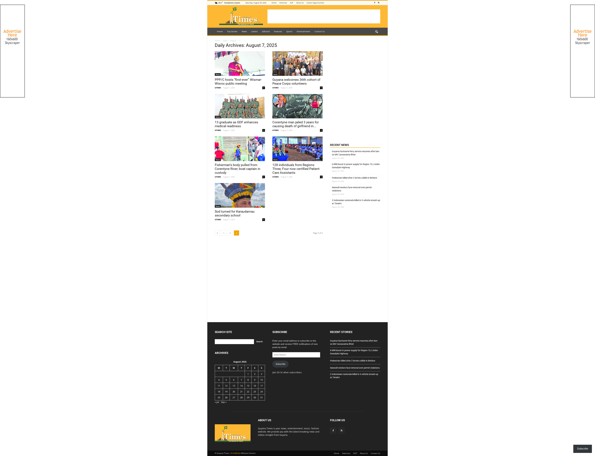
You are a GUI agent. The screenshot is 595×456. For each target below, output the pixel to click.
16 (254, 385)
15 (248, 385)
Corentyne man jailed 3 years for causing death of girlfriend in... (295, 124)
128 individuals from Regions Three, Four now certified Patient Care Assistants (296, 169)
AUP (291, 3)
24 (261, 391)
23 (254, 391)
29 (248, 397)
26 (226, 397)
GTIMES (218, 87)
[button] (376, 32)
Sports (289, 31)
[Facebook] (374, 3)
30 (254, 397)
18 (219, 391)
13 (234, 385)
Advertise (283, 3)
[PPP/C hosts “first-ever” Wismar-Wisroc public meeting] (240, 63)
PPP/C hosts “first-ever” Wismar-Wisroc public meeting (238, 81)
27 (234, 397)
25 (219, 397)
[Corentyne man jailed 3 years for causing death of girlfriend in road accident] (297, 106)
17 (261, 385)
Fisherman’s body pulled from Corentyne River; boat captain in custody (237, 169)
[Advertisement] (323, 16)
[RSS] (378, 3)
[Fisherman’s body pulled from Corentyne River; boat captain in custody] (240, 148)
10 (261, 379)
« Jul (217, 402)
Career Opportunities (315, 3)
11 (219, 385)
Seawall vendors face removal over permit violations (352, 189)
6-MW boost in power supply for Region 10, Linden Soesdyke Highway (356, 166)
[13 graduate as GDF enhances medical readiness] (240, 106)
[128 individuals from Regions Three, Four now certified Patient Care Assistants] (297, 148)
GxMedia (237, 453)
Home (274, 3)
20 (234, 391)
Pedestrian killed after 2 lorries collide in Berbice (354, 178)
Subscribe (280, 364)
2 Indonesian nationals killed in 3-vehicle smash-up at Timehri (356, 202)
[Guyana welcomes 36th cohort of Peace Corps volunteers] (297, 63)
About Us (300, 3)
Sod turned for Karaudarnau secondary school (235, 213)
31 (261, 397)
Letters (254, 31)
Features (278, 31)
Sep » (224, 402)
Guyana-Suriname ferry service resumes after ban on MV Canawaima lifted (355, 153)
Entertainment (303, 31)
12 (226, 385)
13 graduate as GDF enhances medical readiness (236, 124)
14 (241, 385)
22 (248, 391)
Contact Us (320, 31)
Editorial (266, 31)
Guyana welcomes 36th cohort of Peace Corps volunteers (296, 81)
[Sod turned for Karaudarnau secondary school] (240, 195)
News (244, 31)
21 (241, 391)
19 (226, 391)
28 (241, 397)
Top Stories (232, 31)
